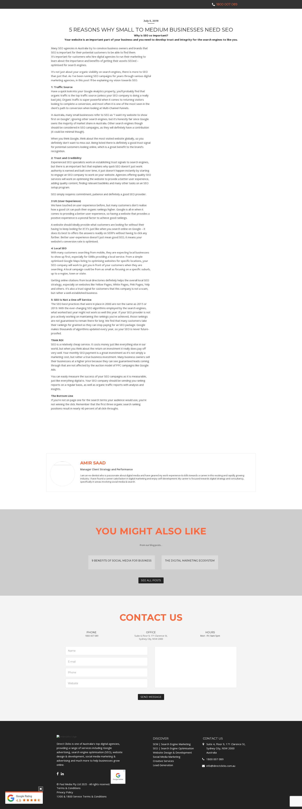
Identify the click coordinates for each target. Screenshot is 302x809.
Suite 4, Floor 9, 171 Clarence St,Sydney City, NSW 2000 (150, 637)
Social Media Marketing (166, 756)
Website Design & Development (172, 752)
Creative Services (163, 761)
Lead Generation (163, 765)
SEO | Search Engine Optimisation (173, 748)
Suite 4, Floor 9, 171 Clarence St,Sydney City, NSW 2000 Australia (225, 748)
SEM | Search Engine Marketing (172, 744)
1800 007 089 (91, 635)
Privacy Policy (65, 792)
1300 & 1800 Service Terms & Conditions (82, 796)
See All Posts (151, 580)
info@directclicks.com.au (220, 766)
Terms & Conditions (69, 788)
